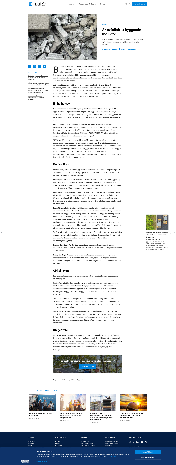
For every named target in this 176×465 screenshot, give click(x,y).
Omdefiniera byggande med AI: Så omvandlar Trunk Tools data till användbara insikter (131, 416)
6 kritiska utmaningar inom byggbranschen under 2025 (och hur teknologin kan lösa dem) (38, 90)
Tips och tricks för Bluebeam (36, 447)
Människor (31, 443)
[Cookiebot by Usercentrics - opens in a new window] (24, 461)
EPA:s (55, 170)
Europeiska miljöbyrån (62, 347)
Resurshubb (108, 445)
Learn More (113, 456)
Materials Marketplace (76, 222)
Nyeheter (57, 443)
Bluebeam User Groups (111, 441)
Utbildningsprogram (111, 447)
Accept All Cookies (148, 452)
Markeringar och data (87, 443)
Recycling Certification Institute (100, 344)
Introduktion (84, 447)
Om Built (57, 441)
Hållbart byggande (77, 380)
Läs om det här (87, 366)
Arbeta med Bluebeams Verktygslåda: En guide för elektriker (36, 97)
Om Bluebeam (59, 445)
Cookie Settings (41, 461)
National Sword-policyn (95, 91)
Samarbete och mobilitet (88, 445)
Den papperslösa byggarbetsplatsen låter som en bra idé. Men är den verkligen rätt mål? (71, 416)
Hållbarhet (65, 380)
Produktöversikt (85, 441)
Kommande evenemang (112, 443)
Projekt (30, 445)
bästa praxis (109, 248)
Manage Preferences (147, 457)
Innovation (107, 24)
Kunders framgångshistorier (63, 447)
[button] (126, 4)
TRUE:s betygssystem (98, 320)
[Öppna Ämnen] (75, 4)
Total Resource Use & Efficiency (75, 133)
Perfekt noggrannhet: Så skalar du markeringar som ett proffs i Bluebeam (38, 77)
